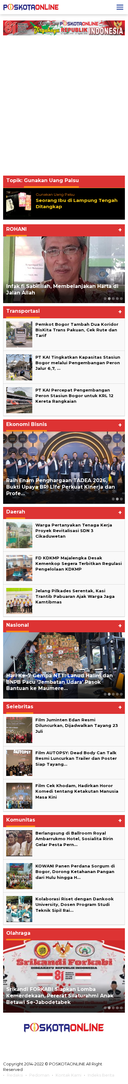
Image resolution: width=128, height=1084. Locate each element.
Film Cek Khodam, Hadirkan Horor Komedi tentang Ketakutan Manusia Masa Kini (76, 791)
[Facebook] (36, 1041)
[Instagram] (63, 1041)
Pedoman (39, 1075)
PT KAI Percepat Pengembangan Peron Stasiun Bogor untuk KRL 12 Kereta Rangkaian (74, 395)
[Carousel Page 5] (121, 298)
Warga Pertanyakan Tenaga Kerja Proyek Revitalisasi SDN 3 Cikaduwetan (73, 530)
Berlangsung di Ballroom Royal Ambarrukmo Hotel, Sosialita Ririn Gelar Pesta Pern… (74, 839)
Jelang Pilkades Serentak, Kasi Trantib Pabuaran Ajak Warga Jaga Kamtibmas (75, 596)
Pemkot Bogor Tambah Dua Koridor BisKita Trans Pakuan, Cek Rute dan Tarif (76, 330)
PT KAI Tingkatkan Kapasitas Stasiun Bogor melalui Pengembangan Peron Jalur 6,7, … (77, 363)
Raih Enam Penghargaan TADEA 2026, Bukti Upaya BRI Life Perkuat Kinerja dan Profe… (60, 486)
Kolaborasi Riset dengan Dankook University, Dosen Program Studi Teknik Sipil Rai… (74, 904)
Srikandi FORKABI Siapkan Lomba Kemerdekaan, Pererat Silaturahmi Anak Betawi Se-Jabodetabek (59, 995)
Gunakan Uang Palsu (55, 194)
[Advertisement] (64, 107)
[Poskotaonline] (31, 7)
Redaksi (15, 1075)
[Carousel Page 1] (105, 298)
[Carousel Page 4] (117, 298)
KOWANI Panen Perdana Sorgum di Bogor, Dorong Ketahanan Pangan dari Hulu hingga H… (75, 871)
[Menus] (120, 7)
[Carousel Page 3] (113, 298)
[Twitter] (50, 1041)
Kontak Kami (68, 1075)
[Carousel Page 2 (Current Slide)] (109, 298)
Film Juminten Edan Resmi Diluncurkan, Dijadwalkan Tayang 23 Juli (76, 725)
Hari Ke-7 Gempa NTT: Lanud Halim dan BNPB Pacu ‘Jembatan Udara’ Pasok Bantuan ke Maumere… (59, 682)
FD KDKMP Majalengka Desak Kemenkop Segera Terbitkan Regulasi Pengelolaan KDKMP (78, 563)
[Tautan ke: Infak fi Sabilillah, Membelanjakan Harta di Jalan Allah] (64, 269)
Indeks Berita (101, 1075)
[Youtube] (77, 1041)
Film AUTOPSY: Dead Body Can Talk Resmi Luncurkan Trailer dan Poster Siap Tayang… (76, 758)
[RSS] (91, 1041)
